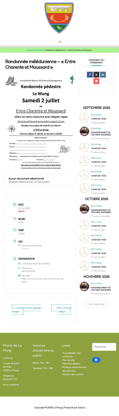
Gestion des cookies (73, 374)
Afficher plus (96, 304)
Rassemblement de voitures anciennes (101, 133)
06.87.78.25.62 (28, 271)
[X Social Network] (96, 75)
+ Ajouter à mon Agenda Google (26, 309)
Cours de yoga (98, 119)
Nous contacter (11, 384)
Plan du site (68, 360)
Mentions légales (71, 363)
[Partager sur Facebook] (90, 75)
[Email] (96, 81)
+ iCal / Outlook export (63, 309)
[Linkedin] (103, 75)
